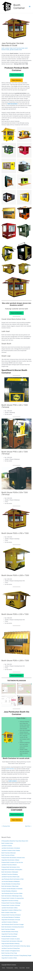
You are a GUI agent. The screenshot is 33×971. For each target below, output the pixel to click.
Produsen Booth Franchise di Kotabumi (11, 915)
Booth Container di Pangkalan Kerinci (11, 950)
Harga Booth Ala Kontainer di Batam (10, 860)
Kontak (27, 967)
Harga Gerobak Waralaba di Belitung (10, 943)
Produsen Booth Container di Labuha (11, 938)
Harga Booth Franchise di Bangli (9, 934)
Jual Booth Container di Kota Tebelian (11, 850)
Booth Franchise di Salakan (8, 929)
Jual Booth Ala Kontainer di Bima (9, 907)
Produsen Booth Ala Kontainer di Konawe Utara (13, 857)
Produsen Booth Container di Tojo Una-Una (12, 862)
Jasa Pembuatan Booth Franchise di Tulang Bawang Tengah (16, 955)
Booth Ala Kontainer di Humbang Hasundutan (13, 926)
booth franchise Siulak (18, 48)
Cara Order (22, 967)
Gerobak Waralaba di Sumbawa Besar (11, 884)
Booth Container (19, 6)
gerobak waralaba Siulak (16, 49)
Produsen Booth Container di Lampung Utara (13, 898)
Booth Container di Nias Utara (9, 912)
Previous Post (6, 826)
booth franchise (10, 768)
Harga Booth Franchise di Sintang (10, 900)
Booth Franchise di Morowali (9, 852)
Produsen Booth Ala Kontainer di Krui (11, 867)
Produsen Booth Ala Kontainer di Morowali (12, 941)
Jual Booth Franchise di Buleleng (10, 874)
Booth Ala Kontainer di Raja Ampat (10, 886)
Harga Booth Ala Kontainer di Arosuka (11, 919)
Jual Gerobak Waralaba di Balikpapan (11, 881)
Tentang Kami (9, 967)
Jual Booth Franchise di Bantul (9, 864)
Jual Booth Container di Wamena (10, 922)
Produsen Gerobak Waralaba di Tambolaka (12, 888)
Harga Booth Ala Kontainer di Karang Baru (12, 869)
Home (3, 967)
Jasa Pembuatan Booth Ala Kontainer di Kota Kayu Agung (16, 946)
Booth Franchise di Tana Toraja (9, 953)
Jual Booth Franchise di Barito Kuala (10, 876)
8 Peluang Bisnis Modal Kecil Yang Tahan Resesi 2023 (15, 841)
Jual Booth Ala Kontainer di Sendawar (11, 848)
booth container (13, 781)
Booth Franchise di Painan (8, 855)
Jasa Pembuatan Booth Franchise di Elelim (12, 893)
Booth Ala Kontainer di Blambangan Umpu (12, 895)
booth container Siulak (7, 48)
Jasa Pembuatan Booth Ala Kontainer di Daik (12, 879)
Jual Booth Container (7, 845)
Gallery (16, 967)
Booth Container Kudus (7, 843)
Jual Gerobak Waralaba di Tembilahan (11, 917)
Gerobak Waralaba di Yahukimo (9, 936)
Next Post (28, 826)
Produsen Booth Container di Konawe (11, 905)
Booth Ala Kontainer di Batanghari (10, 872)
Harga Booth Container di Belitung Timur (11, 910)
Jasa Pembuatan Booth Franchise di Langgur (13, 924)
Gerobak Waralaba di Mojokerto (9, 891)
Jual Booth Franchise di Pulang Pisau (11, 948)
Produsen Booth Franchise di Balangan (11, 903)
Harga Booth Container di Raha (9, 958)
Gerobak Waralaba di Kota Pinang (10, 931)
